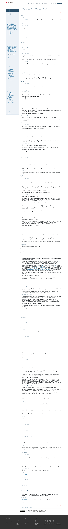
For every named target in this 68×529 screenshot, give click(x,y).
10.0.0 (10, 35)
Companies (17, 523)
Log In (60, 3)
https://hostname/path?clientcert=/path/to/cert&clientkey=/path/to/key (38, 269)
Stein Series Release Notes (11, 44)
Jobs (16, 522)
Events (17, 521)
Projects (7, 520)
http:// (56, 265)
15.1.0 (10, 30)
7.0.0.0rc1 (10, 38)
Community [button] (41, 3)
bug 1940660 (24, 19)
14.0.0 (10, 31)
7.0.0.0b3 (8, 104)
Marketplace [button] (46, 3)
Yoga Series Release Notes (11, 26)
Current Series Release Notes (12, 16)
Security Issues (10, 67)
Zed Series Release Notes (11, 25)
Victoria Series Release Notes (12, 29)
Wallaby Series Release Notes (12, 28)
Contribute (17, 524)
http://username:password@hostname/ (39, 267)
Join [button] (55, 3)
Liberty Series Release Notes (12, 51)
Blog (51, 3)
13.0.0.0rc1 (11, 32)
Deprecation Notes (11, 71)
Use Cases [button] (32, 3)
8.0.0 (10, 37)
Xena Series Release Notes (11, 27)
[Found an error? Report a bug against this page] (61, 12)
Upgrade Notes (10, 60)
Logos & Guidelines (37, 521)
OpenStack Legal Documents (41, 511)
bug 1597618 (24, 474)
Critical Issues (10, 112)
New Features (10, 59)
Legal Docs (36, 520)
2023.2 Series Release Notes (12, 23)
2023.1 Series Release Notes (11, 24)
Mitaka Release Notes (10, 50)
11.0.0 (10, 34)
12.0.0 (10, 33)
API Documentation (28, 522)
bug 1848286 (24, 43)
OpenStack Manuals (28, 520)
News (7, 523)
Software (28, 3)
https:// (43, 265)
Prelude (9, 92)
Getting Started (27, 521)
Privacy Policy (37, 523)
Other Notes (10, 90)
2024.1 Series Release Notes (11, 22)
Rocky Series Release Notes (11, 45)
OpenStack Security (9, 521)
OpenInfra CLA (37, 524)
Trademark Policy (37, 522)
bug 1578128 (24, 499)
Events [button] (37, 3)
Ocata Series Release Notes (11, 48)
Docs (53, 3)
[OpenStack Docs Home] (8, 10)
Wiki (25, 523)
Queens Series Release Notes (12, 46)
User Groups (17, 520)
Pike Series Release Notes (11, 47)
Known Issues (10, 74)
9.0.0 (10, 36)
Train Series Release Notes (11, 43)
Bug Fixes (9, 57)
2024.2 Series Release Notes (12, 21)
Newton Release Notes (11, 49)
